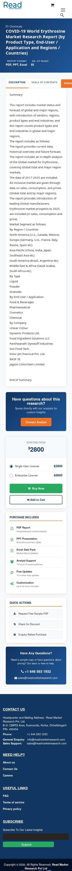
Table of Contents (44, 82)
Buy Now (38, 488)
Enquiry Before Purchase (32, 634)
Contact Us (10, 768)
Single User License (27, 466)
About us (9, 762)
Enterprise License (26, 475)
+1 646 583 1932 (37, 734)
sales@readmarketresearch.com (37, 678)
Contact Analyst (36, 422)
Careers (8, 775)
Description (17, 82)
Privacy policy (12, 808)
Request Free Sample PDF (33, 613)
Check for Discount (29, 624)
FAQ (5, 795)
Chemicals (16, 26)
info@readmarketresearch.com (46, 739)
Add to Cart (37, 500)
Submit (28, 844)
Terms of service (13, 802)
